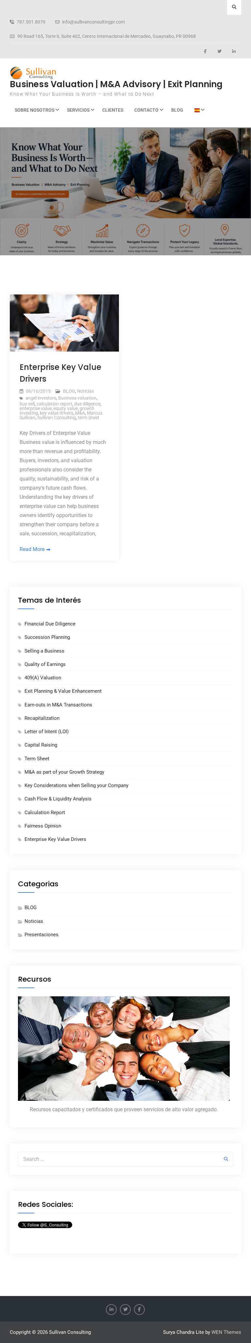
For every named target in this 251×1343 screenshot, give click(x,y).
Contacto (146, 110)
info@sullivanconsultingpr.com (93, 22)
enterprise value (36, 408)
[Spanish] (198, 110)
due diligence (87, 403)
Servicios (78, 110)
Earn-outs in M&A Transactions (58, 705)
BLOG (177, 110)
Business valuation (77, 398)
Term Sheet (37, 759)
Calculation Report (45, 812)
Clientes (112, 110)
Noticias (85, 391)
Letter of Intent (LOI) (47, 732)
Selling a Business (44, 651)
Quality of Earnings (45, 664)
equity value (66, 408)
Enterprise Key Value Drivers (55, 839)
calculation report (54, 403)
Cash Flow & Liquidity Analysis (58, 799)
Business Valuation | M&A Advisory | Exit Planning (116, 84)
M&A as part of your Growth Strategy (64, 772)
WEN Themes (226, 1332)
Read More (32, 549)
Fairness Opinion (43, 826)
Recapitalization (42, 718)
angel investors (40, 398)
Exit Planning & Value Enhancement (63, 691)
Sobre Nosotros (34, 110)
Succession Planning (47, 637)
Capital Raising (41, 745)
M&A (80, 413)
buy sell (27, 403)
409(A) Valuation (43, 678)
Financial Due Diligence (50, 624)
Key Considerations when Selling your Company (76, 785)
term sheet (88, 417)
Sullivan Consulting (56, 417)
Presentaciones (42, 935)
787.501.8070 (31, 22)
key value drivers (56, 413)
